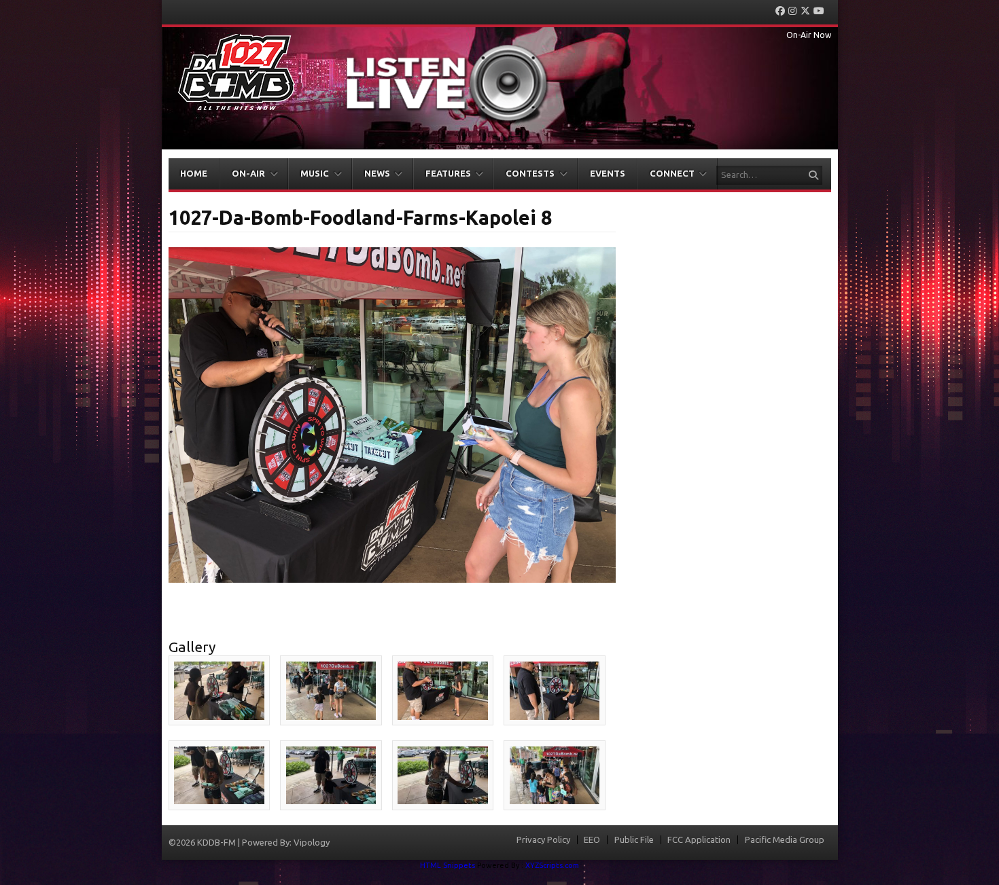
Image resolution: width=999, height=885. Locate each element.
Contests (530, 173)
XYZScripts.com (552, 865)
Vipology (312, 842)
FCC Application (699, 839)
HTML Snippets (447, 865)
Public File (634, 839)
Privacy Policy (543, 839)
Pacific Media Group (784, 839)
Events (607, 173)
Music (314, 173)
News (377, 173)
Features (448, 173)
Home (193, 173)
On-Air (248, 173)
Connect (672, 173)
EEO (592, 839)
